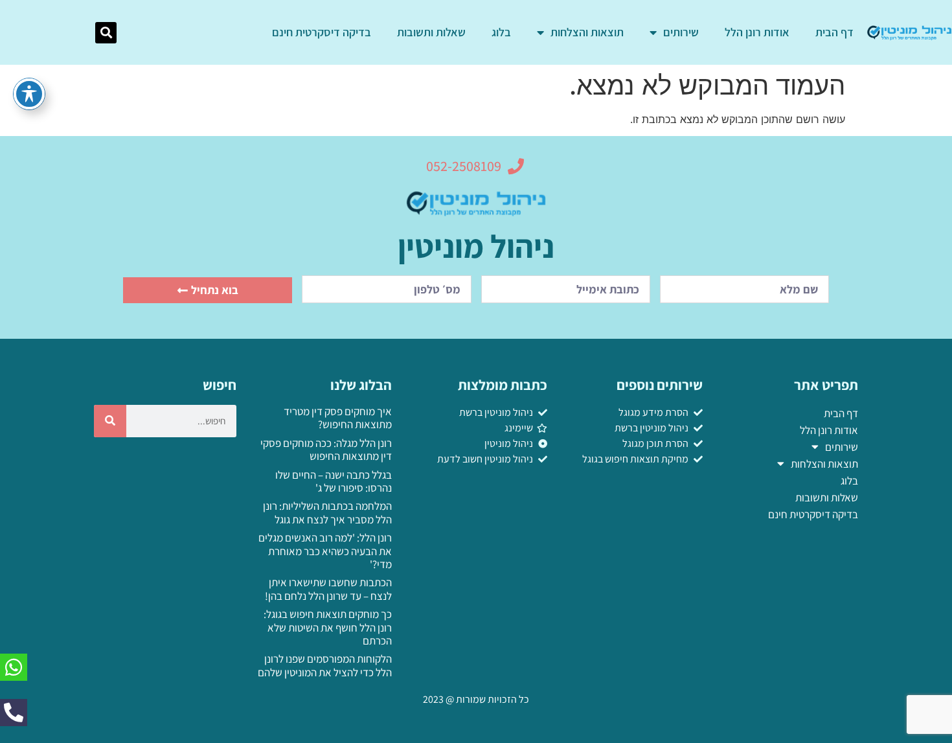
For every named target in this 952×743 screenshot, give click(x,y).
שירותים (681, 32)
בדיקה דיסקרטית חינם (321, 32)
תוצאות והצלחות (587, 32)
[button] (106, 32)
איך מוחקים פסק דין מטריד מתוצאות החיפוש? (338, 417)
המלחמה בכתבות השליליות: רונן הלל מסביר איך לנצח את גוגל (327, 512)
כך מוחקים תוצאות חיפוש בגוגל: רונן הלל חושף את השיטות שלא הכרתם (328, 627)
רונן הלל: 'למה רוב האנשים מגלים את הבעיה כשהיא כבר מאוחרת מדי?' (325, 551)
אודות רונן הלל (757, 32)
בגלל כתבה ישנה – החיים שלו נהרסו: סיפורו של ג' (333, 481)
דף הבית (834, 32)
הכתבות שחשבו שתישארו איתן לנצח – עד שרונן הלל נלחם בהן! (328, 588)
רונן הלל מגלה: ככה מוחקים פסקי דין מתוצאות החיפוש (326, 449)
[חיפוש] (110, 421)
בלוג (501, 32)
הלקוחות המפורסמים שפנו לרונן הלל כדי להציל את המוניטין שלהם (325, 665)
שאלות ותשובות (431, 32)
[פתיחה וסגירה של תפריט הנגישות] (29, 93)
